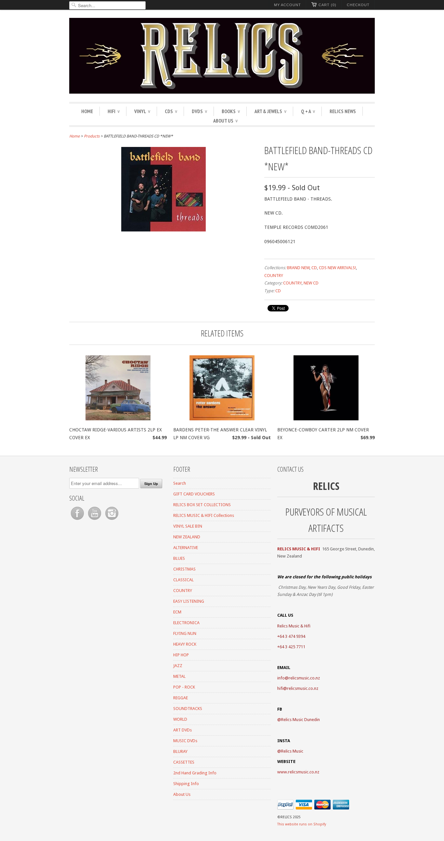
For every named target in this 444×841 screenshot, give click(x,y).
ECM (177, 612)
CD (314, 267)
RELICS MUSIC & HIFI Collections (203, 515)
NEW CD (311, 283)
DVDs (199, 111)
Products (91, 136)
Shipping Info (186, 783)
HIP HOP (181, 654)
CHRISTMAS (184, 569)
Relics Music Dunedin (300, 719)
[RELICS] (222, 57)
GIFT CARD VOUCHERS (194, 494)
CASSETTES (183, 762)
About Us (225, 120)
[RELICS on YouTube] (95, 520)
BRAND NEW (298, 267)
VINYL (142, 111)
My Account (287, 5)
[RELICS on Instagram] (112, 520)
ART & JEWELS (270, 111)
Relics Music (292, 751)
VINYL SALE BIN (187, 526)
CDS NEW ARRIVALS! (337, 267)
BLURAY (180, 751)
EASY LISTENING (188, 601)
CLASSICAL (183, 579)
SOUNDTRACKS (187, 708)
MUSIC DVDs (185, 740)
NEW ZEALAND (186, 536)
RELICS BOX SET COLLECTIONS (202, 504)
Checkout (358, 5)
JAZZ (177, 665)
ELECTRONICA (186, 622)
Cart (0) (327, 5)
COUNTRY (273, 275)
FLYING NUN (184, 633)
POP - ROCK (184, 687)
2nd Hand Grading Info (194, 772)
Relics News (343, 111)
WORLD (180, 719)
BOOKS (231, 111)
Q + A (308, 111)
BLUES (179, 558)
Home (87, 111)
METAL (179, 676)
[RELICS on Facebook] (77, 520)
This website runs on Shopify (301, 824)
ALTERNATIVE (185, 547)
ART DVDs (182, 730)
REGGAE (180, 697)
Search (179, 483)
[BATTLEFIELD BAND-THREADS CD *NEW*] (163, 229)
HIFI (114, 111)
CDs (171, 111)
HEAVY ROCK (184, 644)
